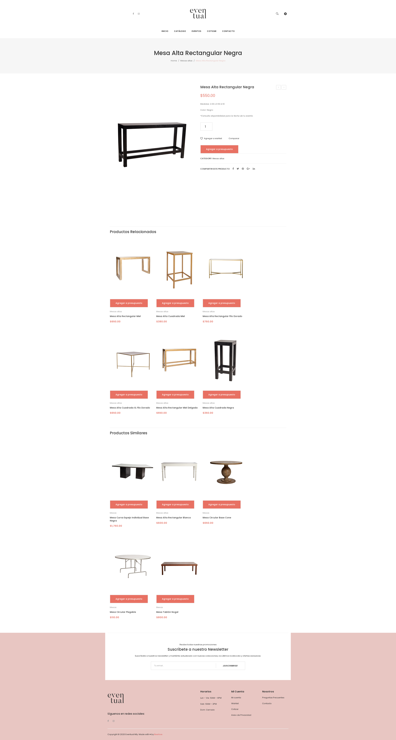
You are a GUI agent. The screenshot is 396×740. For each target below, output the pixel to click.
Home (174, 60)
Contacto (267, 703)
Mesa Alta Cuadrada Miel (170, 316)
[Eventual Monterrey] (198, 13)
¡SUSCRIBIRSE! (230, 665)
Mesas (113, 512)
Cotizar (235, 709)
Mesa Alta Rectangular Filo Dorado (222, 316)
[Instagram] (139, 14)
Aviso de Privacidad (241, 715)
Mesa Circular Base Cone (217, 517)
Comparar (234, 138)
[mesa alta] (153, 142)
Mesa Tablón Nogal (167, 612)
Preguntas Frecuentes (273, 697)
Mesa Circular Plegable (123, 612)
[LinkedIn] (254, 169)
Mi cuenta (236, 697)
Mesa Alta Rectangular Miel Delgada (278, 88)
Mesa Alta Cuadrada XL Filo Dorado (130, 407)
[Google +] (248, 169)
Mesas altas (186, 60)
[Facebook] (133, 14)
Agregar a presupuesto (219, 149)
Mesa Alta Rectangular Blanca (284, 88)
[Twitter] (238, 169)
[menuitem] (164, 31)
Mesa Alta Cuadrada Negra (218, 407)
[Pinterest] (243, 169)
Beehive (158, 734)
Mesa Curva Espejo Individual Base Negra (129, 519)
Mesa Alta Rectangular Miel (125, 316)
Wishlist (235, 703)
